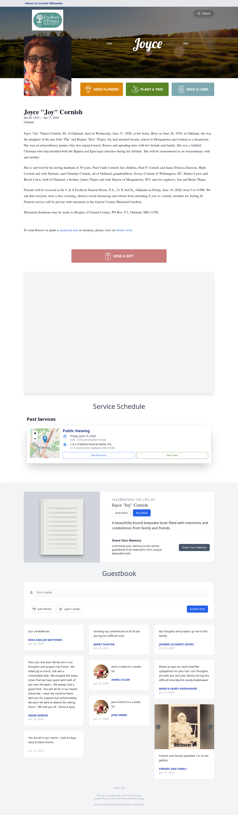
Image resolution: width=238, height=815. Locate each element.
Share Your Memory (194, 547)
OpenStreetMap (123, 804)
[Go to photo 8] (187, 745)
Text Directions (98, 455)
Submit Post (197, 609)
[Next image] (210, 727)
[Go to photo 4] (178, 745)
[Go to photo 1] (172, 745)
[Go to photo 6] (183, 745)
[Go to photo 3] (176, 745)
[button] (45, 439)
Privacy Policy (108, 798)
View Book (121, 513)
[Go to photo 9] (190, 745)
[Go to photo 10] (192, 745)
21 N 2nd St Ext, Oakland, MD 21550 (92, 448)
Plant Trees (172, 455)
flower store (124, 230)
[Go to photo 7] (185, 745)
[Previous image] (158, 727)
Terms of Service (129, 798)
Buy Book (141, 513)
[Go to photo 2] (174, 745)
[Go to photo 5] (181, 745)
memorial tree (68, 230)
